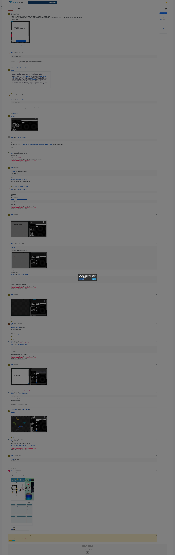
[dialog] (87, 277)
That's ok (94, 279)
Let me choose (81, 279)
